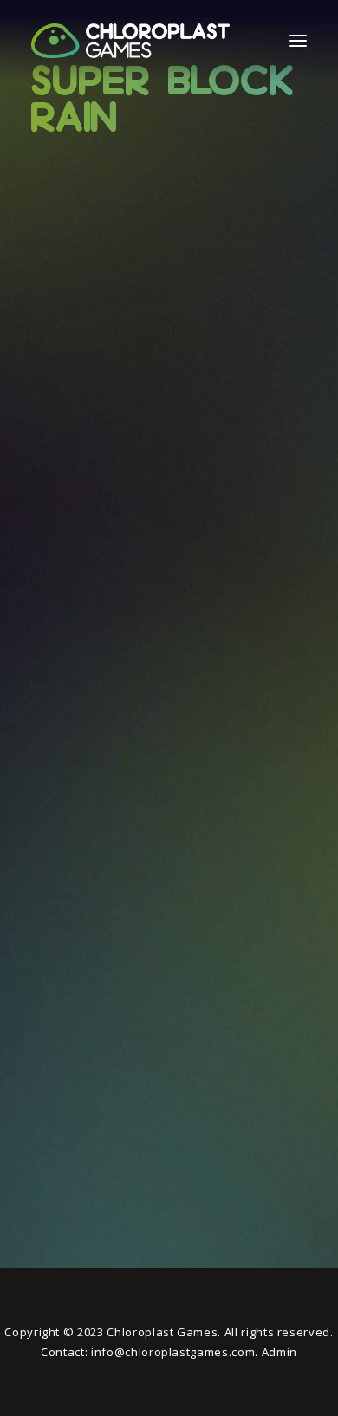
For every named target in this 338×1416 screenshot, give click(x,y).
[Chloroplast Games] (130, 40)
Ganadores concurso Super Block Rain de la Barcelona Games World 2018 (168, 490)
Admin (279, 1352)
